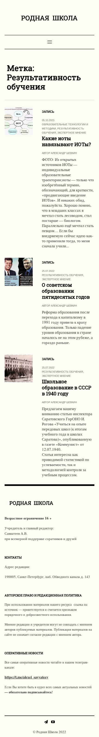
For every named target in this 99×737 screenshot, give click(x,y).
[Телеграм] (46, 722)
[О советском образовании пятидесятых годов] (19, 272)
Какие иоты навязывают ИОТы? (66, 141)
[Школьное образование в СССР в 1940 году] (19, 368)
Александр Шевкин (64, 153)
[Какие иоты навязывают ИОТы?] (19, 121)
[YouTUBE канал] (53, 722)
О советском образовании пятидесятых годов (66, 291)
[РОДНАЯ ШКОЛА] (49, 18)
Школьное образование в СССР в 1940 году (66, 387)
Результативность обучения (62, 275)
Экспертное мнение (71, 132)
